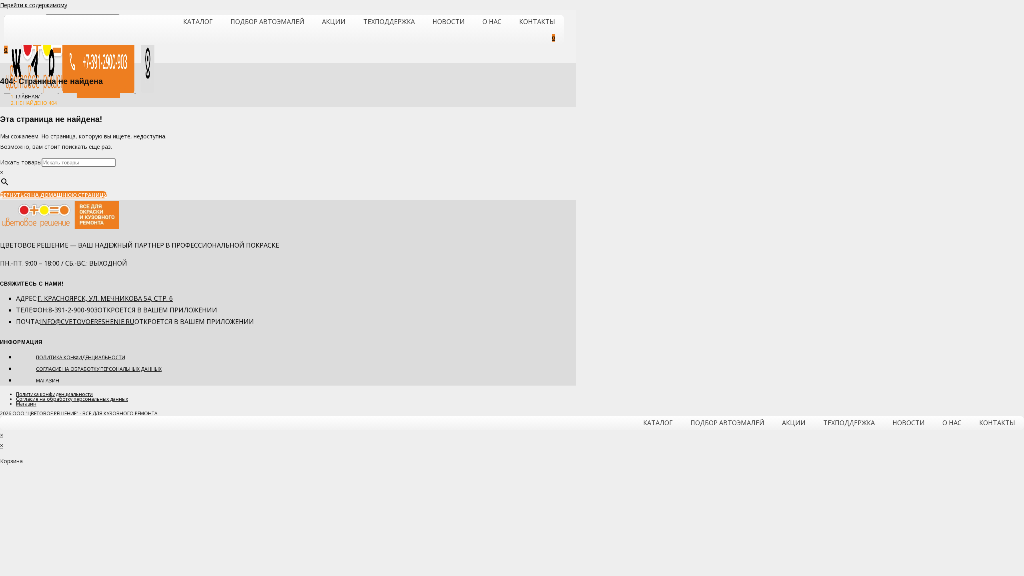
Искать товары (21, 162)
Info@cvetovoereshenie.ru (87, 321)
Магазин (47, 380)
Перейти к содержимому (33, 5)
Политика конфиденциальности (80, 357)
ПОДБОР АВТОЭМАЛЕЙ (267, 21)
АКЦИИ (334, 21)
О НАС (492, 21)
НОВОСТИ (448, 21)
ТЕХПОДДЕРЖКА (389, 21)
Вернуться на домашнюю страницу (53, 194)
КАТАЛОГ (198, 21)
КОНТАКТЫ (537, 21)
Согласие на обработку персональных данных (99, 369)
